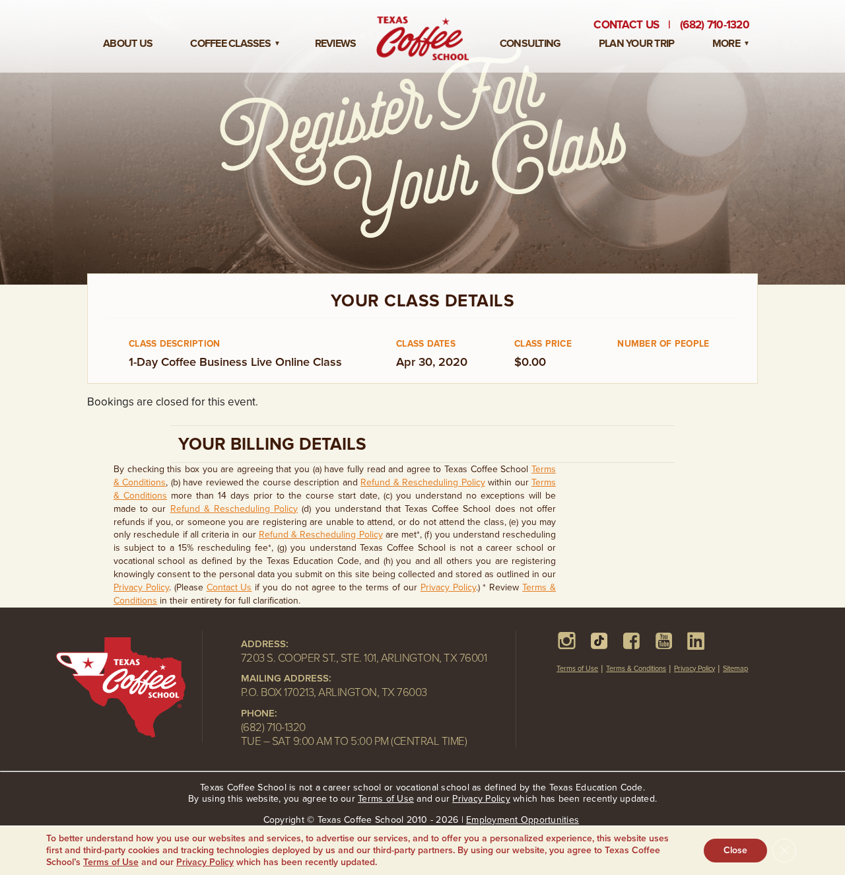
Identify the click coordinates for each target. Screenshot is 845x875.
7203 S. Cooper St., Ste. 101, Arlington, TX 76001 (364, 658)
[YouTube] (664, 641)
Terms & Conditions (636, 668)
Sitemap (735, 668)
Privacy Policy (141, 587)
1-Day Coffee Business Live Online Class (235, 362)
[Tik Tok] (599, 641)
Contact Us (626, 25)
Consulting (530, 43)
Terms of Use (577, 668)
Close (735, 850)
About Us (127, 43)
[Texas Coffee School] (423, 38)
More (726, 43)
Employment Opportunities (522, 819)
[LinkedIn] (696, 641)
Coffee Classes (230, 43)
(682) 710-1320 (273, 727)
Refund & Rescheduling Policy (422, 482)
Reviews (335, 43)
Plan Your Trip (637, 43)
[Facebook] (631, 641)
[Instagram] (567, 641)
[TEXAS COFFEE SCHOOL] (129, 690)
